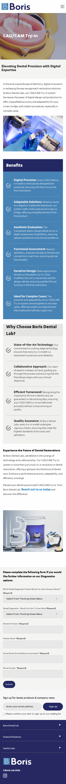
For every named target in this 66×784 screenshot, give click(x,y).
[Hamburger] (62, 6)
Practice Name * (14, 638)
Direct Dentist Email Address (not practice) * (26, 653)
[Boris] (17, 6)
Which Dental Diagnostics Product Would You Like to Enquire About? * (32, 591)
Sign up (53, 707)
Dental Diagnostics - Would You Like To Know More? (29, 608)
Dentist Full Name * (15, 624)
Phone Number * (14, 668)
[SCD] (19, 761)
